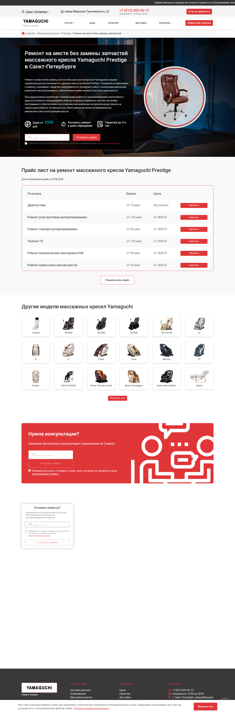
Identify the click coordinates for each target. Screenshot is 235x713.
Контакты (164, 23)
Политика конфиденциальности (91, 708)
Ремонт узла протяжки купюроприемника (57, 217)
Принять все (205, 706)
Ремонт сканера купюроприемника (52, 229)
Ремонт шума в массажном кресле (52, 265)
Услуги (68, 23)
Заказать (194, 205)
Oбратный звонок (199, 23)
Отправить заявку (86, 137)
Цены (92, 23)
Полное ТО (35, 241)
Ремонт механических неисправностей (55, 253)
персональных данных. (108, 143)
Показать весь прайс (117, 280)
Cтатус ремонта (199, 11)
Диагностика (37, 205)
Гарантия (113, 23)
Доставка (141, 23)
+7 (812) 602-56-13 (134, 10)
